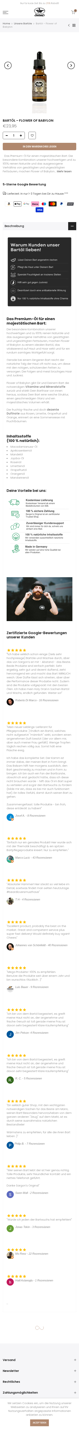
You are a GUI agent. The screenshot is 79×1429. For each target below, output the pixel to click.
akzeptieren (39, 1422)
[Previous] (8, 65)
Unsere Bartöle (23, 23)
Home (6, 23)
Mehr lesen (64, 171)
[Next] (71, 65)
